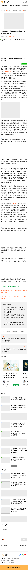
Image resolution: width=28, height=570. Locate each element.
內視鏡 (22, 332)
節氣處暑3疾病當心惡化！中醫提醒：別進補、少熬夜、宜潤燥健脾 (19, 433)
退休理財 (4, 6)
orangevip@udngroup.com (13, 558)
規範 (2, 539)
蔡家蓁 (8, 332)
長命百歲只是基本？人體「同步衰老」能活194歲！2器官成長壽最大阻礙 (19, 424)
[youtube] (25, 555)
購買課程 (19, 1)
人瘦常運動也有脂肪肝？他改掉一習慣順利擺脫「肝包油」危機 (18, 459)
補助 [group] (20, 10)
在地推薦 (17, 6)
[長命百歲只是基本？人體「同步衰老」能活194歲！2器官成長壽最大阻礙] (5, 425)
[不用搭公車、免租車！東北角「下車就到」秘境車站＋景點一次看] (5, 484)
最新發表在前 (23, 545)
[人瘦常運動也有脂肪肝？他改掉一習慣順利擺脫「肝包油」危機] (5, 460)
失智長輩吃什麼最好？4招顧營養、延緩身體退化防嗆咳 (19, 398)
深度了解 (19, 385)
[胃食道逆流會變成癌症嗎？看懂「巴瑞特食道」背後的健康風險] (5, 408)
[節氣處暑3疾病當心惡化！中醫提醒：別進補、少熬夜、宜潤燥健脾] (5, 434)
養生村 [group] (3, 10)
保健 (3, 332)
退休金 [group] (8, 10)
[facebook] (20, 555)
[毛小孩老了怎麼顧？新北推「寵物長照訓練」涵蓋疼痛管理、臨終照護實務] (5, 502)
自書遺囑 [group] (15, 10)
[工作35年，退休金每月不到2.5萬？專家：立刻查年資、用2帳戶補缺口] (5, 510)
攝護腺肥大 (15, 332)
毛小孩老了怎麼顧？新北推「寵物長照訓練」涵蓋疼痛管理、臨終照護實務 (18, 501)
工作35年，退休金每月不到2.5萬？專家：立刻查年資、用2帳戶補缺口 (19, 509)
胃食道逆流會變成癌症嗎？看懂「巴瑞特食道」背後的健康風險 (18, 407)
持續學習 (11, 6)
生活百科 (24, 6)
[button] (26, 2)
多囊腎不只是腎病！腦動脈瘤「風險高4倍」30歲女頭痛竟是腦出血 (19, 450)
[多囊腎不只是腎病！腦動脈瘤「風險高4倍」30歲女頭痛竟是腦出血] (5, 451)
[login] (23, 2)
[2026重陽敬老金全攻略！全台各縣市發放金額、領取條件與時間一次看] (5, 476)
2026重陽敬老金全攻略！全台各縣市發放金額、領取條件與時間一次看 (19, 475)
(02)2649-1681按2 (10, 560)
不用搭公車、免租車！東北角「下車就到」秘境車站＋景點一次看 (18, 484)
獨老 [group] (25, 10)
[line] (22, 555)
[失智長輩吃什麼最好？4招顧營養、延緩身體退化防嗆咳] (5, 399)
